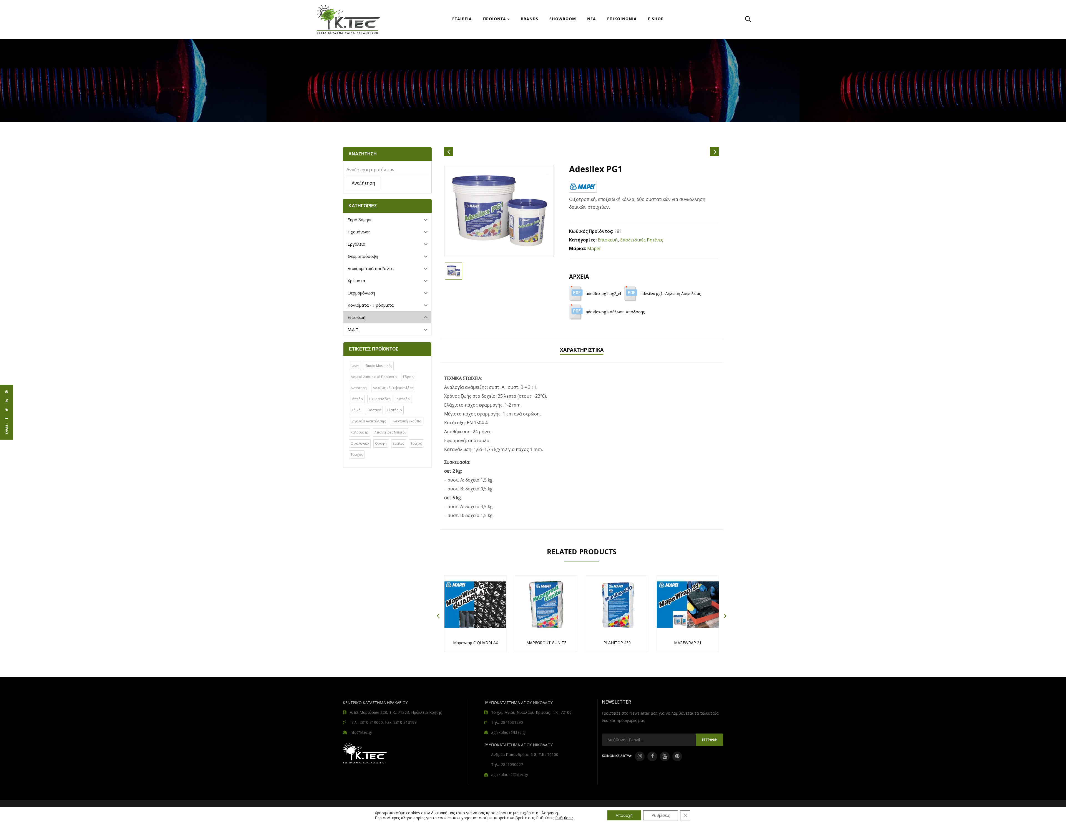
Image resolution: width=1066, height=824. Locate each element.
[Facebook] (6, 418)
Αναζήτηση (363, 183)
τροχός (357, 454)
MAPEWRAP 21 (688, 642)
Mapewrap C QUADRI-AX (475, 642)
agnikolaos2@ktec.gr (509, 774)
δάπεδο (403, 399)
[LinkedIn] (6, 401)
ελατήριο (394, 410)
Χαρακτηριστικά (582, 349)
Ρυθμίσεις (564, 817)
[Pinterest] (6, 392)
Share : (7, 428)
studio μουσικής (378, 365)
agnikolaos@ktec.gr (508, 732)
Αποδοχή (624, 815)
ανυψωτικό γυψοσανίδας (393, 387)
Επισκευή (608, 240)
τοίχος (416, 443)
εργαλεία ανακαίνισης (368, 421)
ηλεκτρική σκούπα (406, 421)
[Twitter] (6, 410)
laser (355, 365)
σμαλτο (398, 443)
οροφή (381, 443)
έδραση (409, 376)
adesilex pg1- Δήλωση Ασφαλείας (670, 293)
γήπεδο (357, 399)
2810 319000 (371, 722)
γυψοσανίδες (379, 399)
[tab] (582, 350)
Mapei (593, 248)
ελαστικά (374, 410)
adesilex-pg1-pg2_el (603, 293)
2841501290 (512, 722)
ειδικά (356, 410)
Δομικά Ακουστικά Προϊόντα (374, 376)
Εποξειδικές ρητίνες (641, 240)
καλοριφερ (359, 432)
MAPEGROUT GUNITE (546, 642)
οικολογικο (360, 443)
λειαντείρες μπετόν (390, 432)
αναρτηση (359, 387)
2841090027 (512, 764)
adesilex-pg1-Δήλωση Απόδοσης (615, 311)
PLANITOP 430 (617, 642)
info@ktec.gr (361, 732)
